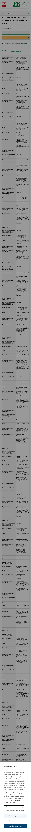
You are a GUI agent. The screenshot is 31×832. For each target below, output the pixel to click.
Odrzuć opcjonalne (15, 816)
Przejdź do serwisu (15, 826)
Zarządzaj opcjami (15, 821)
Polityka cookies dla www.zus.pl (13, 807)
